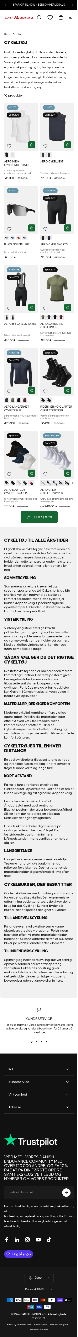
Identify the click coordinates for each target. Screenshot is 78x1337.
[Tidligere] (5, 5)
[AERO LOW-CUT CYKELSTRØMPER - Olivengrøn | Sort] (24, 483)
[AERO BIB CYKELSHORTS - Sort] (6, 317)
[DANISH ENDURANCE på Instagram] (27, 1247)
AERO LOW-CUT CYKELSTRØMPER (15, 491)
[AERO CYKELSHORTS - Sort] (43, 237)
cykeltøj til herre (45, 763)
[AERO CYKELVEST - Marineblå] (43, 154)
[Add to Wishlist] (9, 146)
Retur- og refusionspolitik (17, 1332)
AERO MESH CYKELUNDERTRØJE (17, 163)
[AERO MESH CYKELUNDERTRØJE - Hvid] (12, 154)
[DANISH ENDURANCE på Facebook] (6, 1247)
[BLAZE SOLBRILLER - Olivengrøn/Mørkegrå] (24, 237)
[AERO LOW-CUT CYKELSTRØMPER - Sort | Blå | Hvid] (6, 483)
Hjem (7, 34)
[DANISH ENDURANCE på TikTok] (49, 1247)
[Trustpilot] (29, 1149)
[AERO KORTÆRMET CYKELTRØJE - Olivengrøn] (43, 317)
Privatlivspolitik (39, 1332)
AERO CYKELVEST (51, 161)
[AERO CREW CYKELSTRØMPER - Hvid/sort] (43, 483)
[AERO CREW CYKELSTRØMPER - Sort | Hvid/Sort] (49, 483)
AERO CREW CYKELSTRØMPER (51, 491)
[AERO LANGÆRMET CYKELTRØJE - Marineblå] (6, 400)
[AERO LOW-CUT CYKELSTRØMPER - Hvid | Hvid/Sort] (18, 483)
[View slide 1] (31, 1041)
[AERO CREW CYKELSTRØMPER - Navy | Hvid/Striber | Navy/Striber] (55, 483)
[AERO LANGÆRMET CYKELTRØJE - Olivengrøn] (12, 400)
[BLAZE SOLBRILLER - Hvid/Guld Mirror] (18, 237)
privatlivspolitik (53, 1224)
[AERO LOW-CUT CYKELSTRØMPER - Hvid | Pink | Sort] (30, 483)
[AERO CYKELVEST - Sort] (49, 154)
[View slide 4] (46, 1041)
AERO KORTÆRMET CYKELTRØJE (52, 325)
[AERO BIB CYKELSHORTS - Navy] (12, 317)
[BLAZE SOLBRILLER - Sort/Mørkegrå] (6, 237)
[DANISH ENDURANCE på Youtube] (38, 1247)
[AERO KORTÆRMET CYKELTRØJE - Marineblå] (49, 317)
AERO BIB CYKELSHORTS (20, 323)
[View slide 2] (36, 1041)
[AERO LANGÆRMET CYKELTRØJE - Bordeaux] (24, 400)
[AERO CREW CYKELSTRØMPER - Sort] (67, 483)
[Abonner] (63, 1200)
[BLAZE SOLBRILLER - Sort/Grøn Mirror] (12, 237)
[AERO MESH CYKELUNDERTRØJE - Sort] (6, 154)
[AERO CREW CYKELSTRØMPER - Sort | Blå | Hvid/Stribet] (61, 483)
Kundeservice (39, 1019)
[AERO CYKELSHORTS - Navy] (49, 237)
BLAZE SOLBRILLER (16, 244)
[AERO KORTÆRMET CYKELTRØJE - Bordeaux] (61, 317)
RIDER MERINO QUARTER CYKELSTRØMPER (56, 408)
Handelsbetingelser (57, 1332)
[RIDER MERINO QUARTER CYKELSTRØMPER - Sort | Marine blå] (49, 400)
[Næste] (72, 5)
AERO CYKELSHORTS (54, 244)
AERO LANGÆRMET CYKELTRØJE (16, 408)
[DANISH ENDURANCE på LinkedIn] (17, 1247)
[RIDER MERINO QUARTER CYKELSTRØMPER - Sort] (43, 400)
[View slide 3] (41, 1041)
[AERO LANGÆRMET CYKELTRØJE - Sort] (18, 400)
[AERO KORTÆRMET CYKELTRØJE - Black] (55, 317)
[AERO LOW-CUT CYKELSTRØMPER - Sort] (12, 483)
